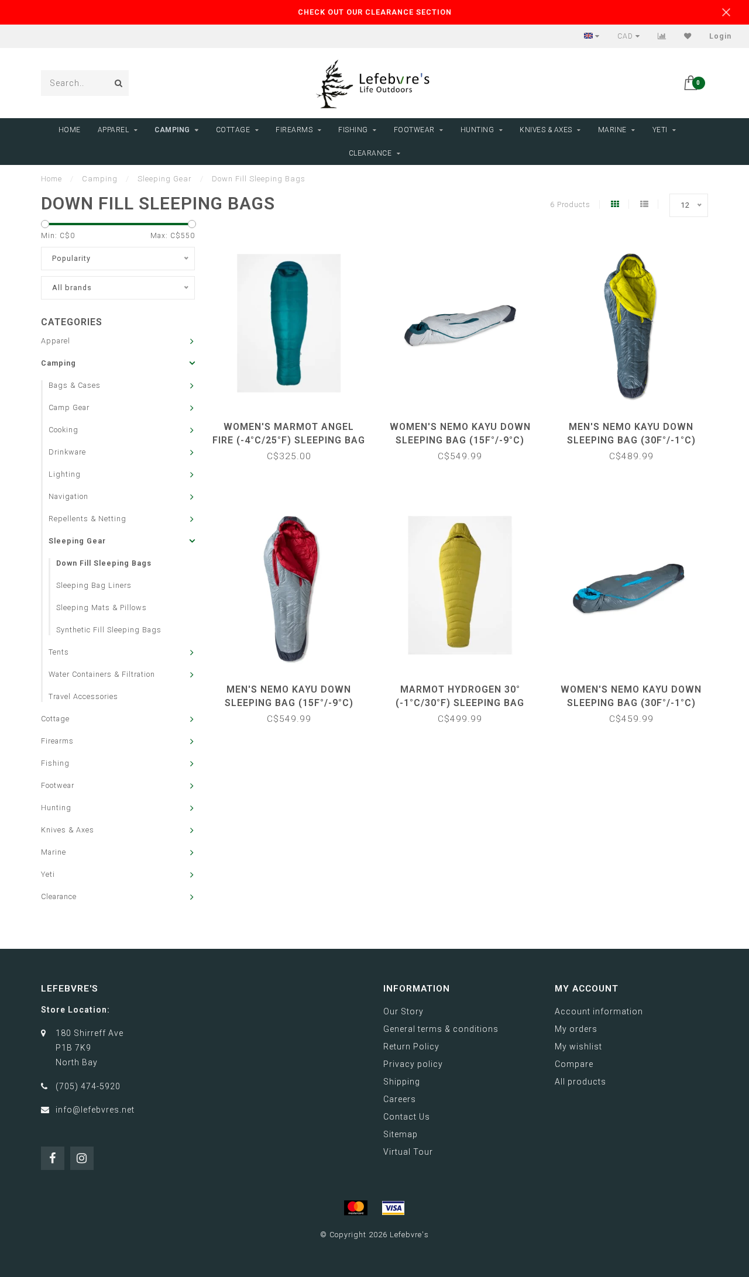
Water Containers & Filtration (102, 674)
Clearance (370, 153)
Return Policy (411, 1046)
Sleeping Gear (77, 540)
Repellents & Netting (87, 518)
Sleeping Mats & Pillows (101, 607)
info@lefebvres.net (95, 1109)
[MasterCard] (355, 1208)
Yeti (660, 130)
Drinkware (67, 452)
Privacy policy (413, 1064)
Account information (599, 1011)
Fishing (353, 130)
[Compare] (662, 36)
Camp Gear (69, 407)
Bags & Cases (75, 385)
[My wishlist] (688, 36)
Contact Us (406, 1116)
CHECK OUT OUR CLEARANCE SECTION (375, 12)
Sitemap (400, 1134)
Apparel (113, 130)
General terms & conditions (441, 1029)
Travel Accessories (83, 696)
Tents (59, 652)
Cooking (63, 429)
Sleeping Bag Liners (94, 585)
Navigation (68, 496)
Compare (574, 1064)
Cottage (233, 130)
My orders (576, 1029)
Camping (172, 130)
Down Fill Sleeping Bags (104, 563)
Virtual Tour (408, 1151)
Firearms (294, 130)
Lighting (65, 474)
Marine (612, 130)
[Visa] (393, 1208)
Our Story (403, 1011)
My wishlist (578, 1046)
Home (70, 130)
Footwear (414, 130)
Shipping (401, 1081)
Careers (399, 1099)
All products (580, 1081)
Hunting (477, 130)
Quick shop (295, 422)
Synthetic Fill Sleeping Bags (109, 629)
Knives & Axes (546, 130)
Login (720, 36)
